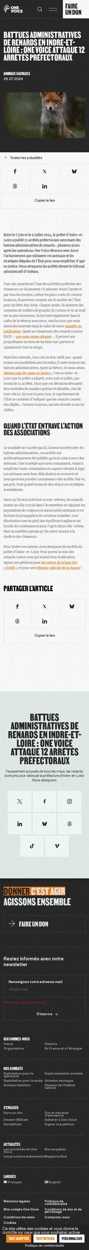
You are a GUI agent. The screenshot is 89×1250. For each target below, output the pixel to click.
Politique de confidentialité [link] (44, 1245)
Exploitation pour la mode (23, 1081)
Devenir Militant (16, 1120)
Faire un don (13, 1113)
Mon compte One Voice (21, 1209)
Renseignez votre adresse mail (35, 982)
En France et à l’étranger (64, 1048)
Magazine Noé (56, 1156)
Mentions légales (17, 1201)
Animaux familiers (17, 1085)
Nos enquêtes (55, 1149)
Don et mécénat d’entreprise (57, 1114)
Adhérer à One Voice (61, 1120)
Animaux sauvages (59, 1081)
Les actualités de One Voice (20, 1151)
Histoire (51, 1044)
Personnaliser (72, 1238)
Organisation (14, 1048)
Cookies (10, 1223)
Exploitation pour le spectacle (18, 1075)
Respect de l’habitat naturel (60, 1087)
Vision (8, 1044)
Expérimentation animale (64, 1073)
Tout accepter (19, 1238)
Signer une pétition (59, 1124)
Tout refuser (45, 1238)
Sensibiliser (13, 1124)
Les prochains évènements (24, 1156)
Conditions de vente (19, 1217)
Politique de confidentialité (56, 1203)
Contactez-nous (57, 1217)
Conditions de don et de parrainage (63, 1211)
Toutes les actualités (26, 158)
